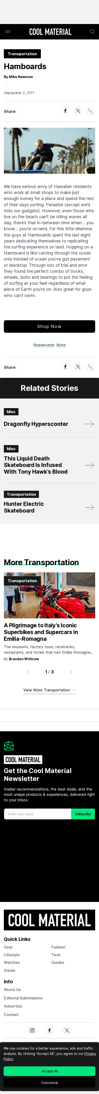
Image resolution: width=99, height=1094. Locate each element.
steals (9, 970)
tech (56, 954)
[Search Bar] (92, 32)
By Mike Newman (18, 77)
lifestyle (12, 954)
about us (12, 989)
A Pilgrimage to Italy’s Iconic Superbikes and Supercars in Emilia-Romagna (41, 632)
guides (57, 962)
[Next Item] (71, 672)
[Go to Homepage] (50, 32)
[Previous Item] (28, 672)
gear (8, 947)
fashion (58, 947)
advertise (13, 1006)
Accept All (50, 1071)
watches (12, 962)
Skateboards (43, 345)
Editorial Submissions (23, 998)
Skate (61, 345)
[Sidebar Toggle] (8, 32)
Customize (49, 1083)
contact (11, 1014)
